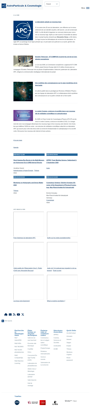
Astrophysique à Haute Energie (23, 170)
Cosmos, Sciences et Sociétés (57, 340)
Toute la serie (57, 270)
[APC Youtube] (18, 315)
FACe (29, 352)
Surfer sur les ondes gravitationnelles (58, 238)
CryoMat (30, 349)
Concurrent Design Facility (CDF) (32, 358)
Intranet (69, 339)
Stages (69, 342)
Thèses (69, 349)
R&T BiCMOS (19, 346)
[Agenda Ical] (14, 315)
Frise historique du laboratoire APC (24, 238)
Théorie (36, 170)
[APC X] (22, 315)
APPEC (56, 334)
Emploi (69, 346)
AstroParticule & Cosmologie (24, 5)
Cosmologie (50, 200)
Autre (48, 168)
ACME (56, 349)
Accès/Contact (71, 333)
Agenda (15, 147)
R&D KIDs (18, 343)
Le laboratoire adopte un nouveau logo (48, 22)
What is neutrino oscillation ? (56, 301)
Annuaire (69, 336)
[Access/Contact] (10, 315)
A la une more (17, 140)
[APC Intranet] (5, 315)
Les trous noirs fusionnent (21, 301)
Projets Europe (45, 348)
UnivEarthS (57, 346)
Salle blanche (32, 380)
